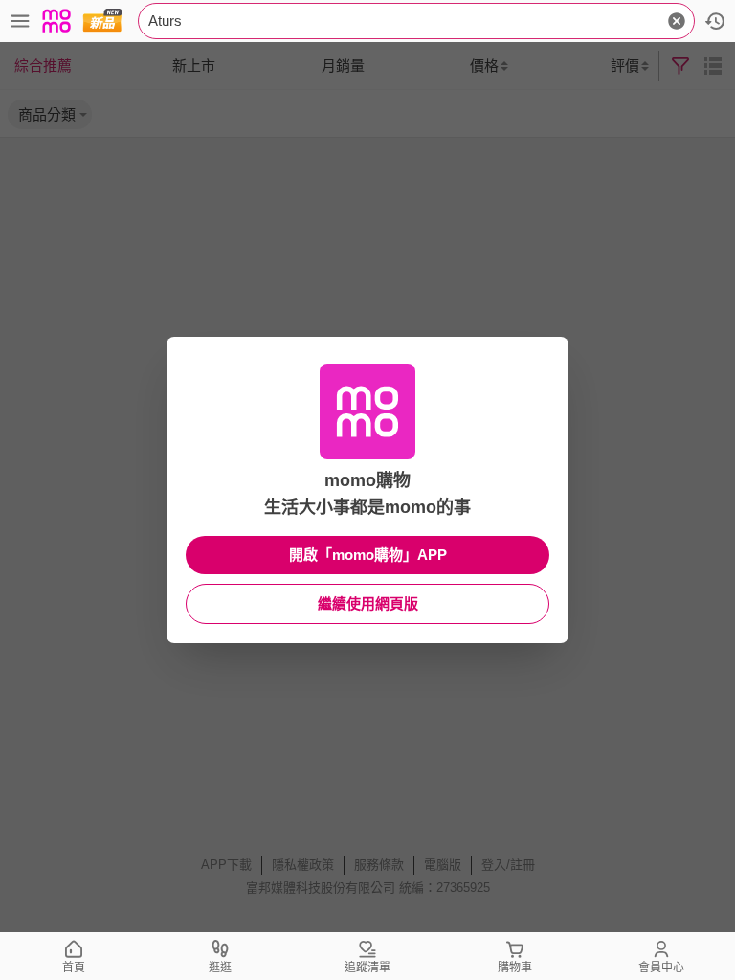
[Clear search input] (676, 21)
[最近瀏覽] (715, 21)
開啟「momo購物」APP (368, 554)
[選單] (20, 21)
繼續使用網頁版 (368, 603)
